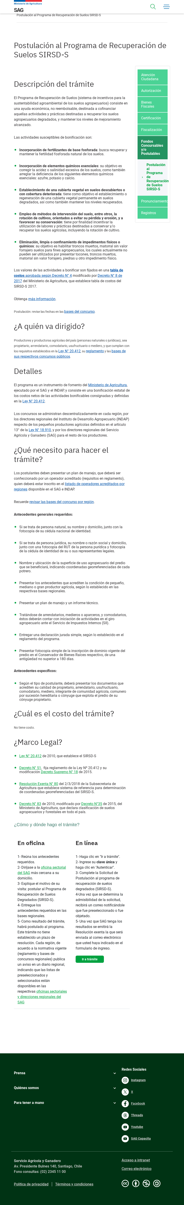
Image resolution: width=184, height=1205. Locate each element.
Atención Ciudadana (149, 77)
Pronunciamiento (154, 201)
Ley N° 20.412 (69, 351)
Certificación (151, 118)
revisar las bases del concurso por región (61, 502)
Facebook (138, 1103)
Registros (148, 213)
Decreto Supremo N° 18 (59, 772)
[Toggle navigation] (153, 6)
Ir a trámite (90, 959)
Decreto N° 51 (30, 768)
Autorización (151, 91)
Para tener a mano (29, 1103)
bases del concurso (79, 311)
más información (41, 299)
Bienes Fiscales (147, 104)
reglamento (95, 351)
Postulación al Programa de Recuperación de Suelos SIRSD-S (157, 177)
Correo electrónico (136, 1169)
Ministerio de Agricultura (107, 385)
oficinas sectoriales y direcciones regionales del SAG (42, 996)
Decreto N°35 (91, 804)
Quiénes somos (26, 1088)
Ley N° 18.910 (40, 430)
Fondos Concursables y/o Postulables (152, 147)
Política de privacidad (31, 1184)
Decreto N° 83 (30, 804)
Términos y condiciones (74, 1184)
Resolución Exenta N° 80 (38, 784)
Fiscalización (151, 130)
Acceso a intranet (136, 1160)
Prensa (19, 1073)
